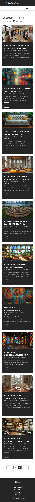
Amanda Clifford (23, 50)
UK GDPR (17, 492)
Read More (6, 62)
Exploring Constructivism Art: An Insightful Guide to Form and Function (17, 353)
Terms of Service (17, 487)
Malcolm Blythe (24, 93)
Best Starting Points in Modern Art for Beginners (16, 47)
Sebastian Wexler (24, 400)
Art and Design (12, 50)
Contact (17, 494)
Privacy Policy (17, 489)
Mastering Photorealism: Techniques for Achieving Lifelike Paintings (15, 309)
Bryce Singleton (24, 226)
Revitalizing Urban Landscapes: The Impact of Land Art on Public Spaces (15, 222)
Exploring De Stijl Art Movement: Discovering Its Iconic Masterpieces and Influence (17, 265)
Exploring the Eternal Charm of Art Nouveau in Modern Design (17, 440)
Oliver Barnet (23, 357)
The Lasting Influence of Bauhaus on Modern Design (17, 133)
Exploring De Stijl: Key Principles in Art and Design (16, 178)
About (17, 485)
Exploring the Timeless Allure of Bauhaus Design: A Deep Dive (15, 397)
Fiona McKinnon (25, 443)
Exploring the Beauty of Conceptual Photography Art (17, 90)
